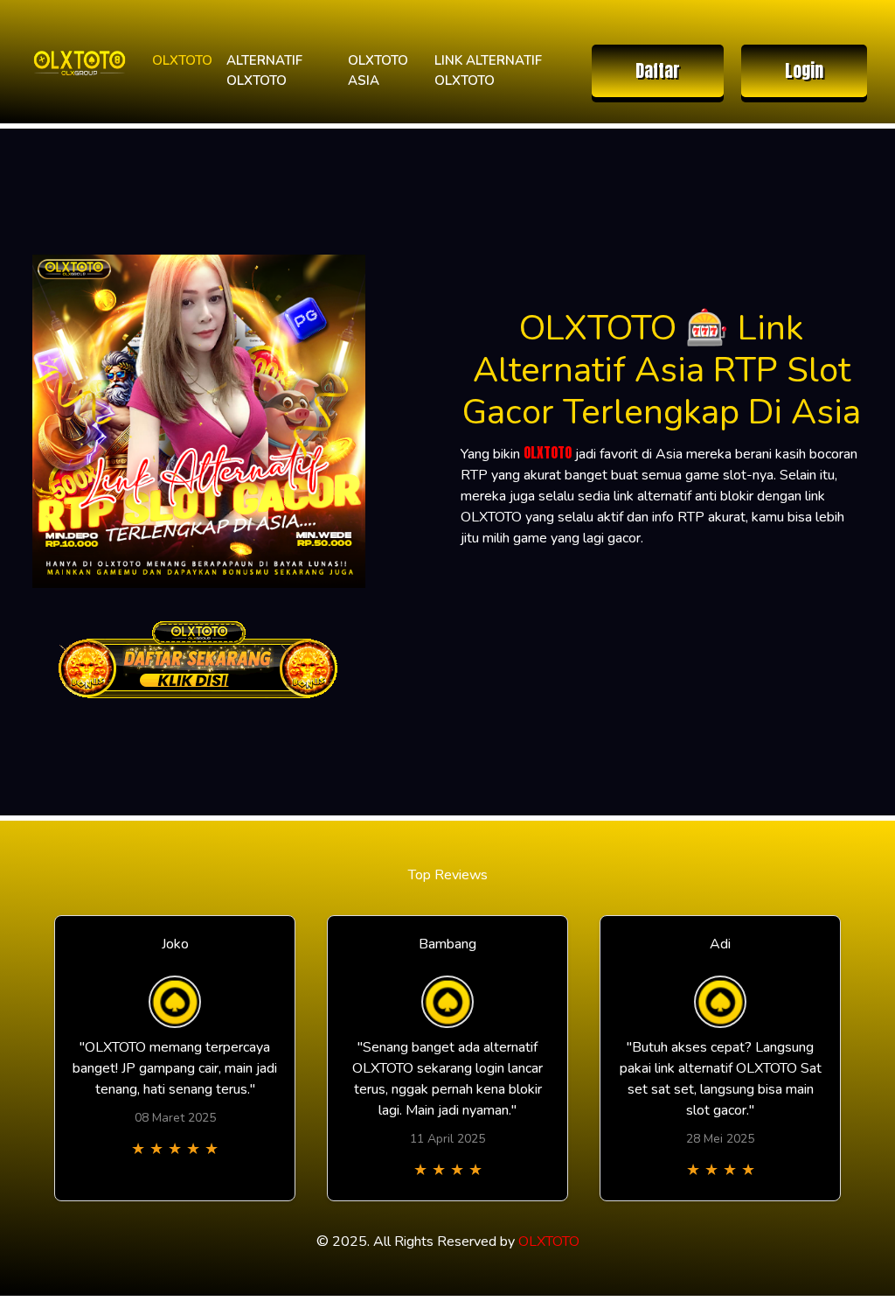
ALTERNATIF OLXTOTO (264, 70)
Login (804, 70)
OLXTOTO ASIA (378, 70)
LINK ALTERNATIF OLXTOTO (488, 70)
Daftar (657, 70)
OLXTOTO (182, 60)
